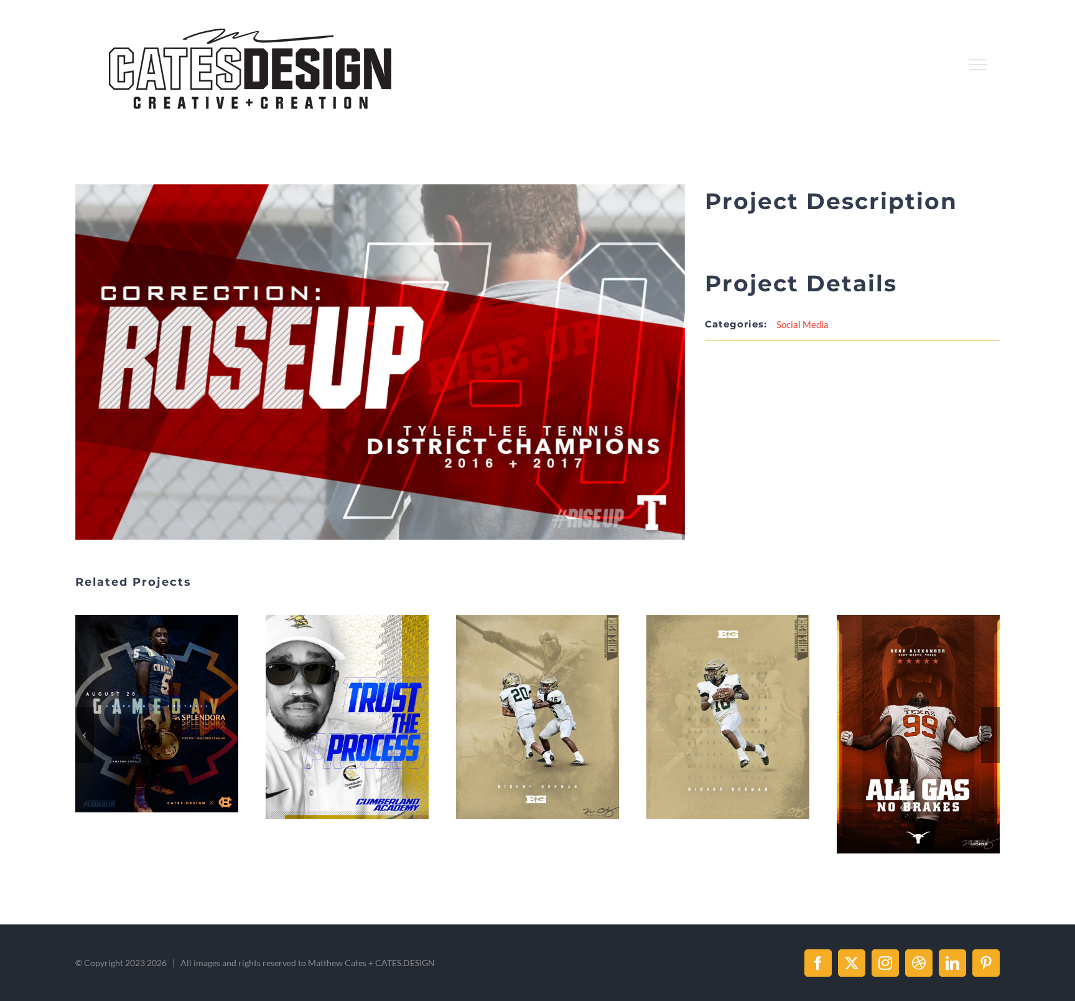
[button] (84, 735)
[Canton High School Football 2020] (918, 713)
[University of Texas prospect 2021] (727, 734)
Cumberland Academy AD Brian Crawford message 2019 (142, 717)
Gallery (172, 717)
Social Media (802, 324)
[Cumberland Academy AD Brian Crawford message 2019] (156, 717)
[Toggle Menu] (978, 64)
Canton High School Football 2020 (903, 714)
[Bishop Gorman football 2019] (347, 717)
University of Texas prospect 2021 (713, 734)
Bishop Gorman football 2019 (332, 717)
